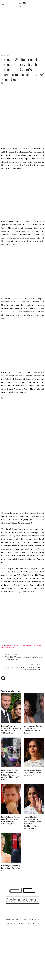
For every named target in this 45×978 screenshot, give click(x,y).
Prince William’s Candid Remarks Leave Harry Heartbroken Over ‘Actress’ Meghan (10, 820)
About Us (10, 919)
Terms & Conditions (27, 923)
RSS (39, 923)
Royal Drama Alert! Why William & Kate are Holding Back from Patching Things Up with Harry (10, 775)
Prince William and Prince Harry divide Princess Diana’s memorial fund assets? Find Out (22, 69)
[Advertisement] (22, 31)
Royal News (10, 647)
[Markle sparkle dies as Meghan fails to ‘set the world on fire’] (34, 752)
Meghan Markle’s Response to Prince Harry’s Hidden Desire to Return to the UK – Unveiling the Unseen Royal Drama (33, 823)
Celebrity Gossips (12, 645)
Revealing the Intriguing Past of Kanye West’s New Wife (10, 868)
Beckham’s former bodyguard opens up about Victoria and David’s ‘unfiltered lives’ (11, 729)
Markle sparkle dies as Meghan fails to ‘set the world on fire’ (32, 772)
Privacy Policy (10, 923)
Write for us (33, 919)
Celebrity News (26, 645)
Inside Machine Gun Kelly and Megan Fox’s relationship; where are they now (33, 729)
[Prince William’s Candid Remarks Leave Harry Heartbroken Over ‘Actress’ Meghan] (11, 799)
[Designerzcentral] (22, 4)
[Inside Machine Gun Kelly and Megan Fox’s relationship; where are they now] (34, 708)
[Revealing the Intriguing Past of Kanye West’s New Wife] (11, 848)
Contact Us (21, 919)
